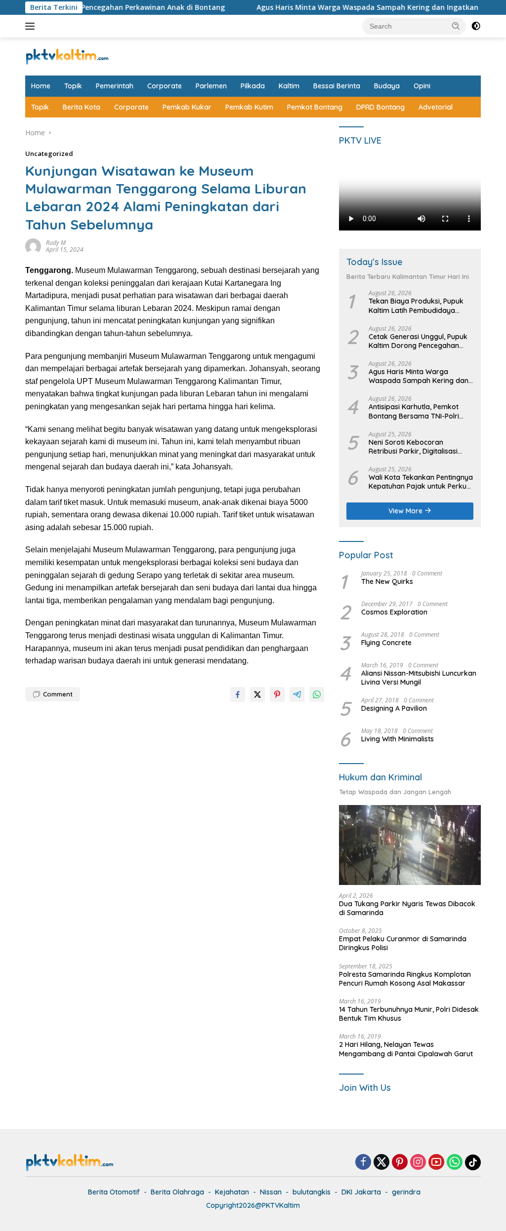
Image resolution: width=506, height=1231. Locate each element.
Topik (73, 85)
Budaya (387, 85)
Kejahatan (232, 1192)
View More (406, 510)
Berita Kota (81, 107)
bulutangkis (312, 1192)
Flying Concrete (386, 642)
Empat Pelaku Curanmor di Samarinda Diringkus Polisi (402, 943)
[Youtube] (436, 1162)
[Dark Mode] (476, 26)
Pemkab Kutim (249, 107)
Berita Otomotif (114, 1192)
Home (40, 85)
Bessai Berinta (336, 85)
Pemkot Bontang (314, 107)
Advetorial (436, 107)
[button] (456, 26)
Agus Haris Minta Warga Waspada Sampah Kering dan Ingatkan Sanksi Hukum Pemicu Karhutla (420, 376)
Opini (422, 85)
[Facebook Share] (237, 694)
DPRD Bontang (380, 107)
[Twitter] (381, 1162)
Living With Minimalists (397, 738)
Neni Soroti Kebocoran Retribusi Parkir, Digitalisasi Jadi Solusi (413, 447)
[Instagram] (418, 1162)
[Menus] (32, 26)
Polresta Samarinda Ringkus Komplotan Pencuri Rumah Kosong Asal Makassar (405, 979)
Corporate (164, 85)
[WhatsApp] (455, 1162)
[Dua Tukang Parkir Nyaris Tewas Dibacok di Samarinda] (410, 845)
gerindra (406, 1192)
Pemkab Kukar (187, 107)
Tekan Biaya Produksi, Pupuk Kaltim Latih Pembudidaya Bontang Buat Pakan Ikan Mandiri (416, 305)
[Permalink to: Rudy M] (33, 245)
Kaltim (289, 85)
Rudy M (56, 242)
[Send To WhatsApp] (316, 694)
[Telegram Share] (297, 694)
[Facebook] (363, 1162)
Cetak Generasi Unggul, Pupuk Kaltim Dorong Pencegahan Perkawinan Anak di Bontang (418, 341)
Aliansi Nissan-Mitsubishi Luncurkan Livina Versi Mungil (418, 678)
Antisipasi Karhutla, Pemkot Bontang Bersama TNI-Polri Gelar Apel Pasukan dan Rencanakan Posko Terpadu (415, 411)
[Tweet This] (257, 694)
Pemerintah (114, 85)
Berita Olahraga (177, 1192)
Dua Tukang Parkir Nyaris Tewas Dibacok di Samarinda (407, 908)
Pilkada (253, 85)
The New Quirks (387, 581)
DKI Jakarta (361, 1192)
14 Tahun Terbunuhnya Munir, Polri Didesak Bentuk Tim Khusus (409, 1014)
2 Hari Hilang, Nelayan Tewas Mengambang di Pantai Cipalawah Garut (406, 1049)
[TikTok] (473, 1162)
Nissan (271, 1192)
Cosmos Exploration (394, 612)
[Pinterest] (400, 1162)
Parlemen (211, 85)
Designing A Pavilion (394, 708)
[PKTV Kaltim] (67, 55)
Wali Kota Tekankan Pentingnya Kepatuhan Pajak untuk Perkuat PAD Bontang (421, 482)
